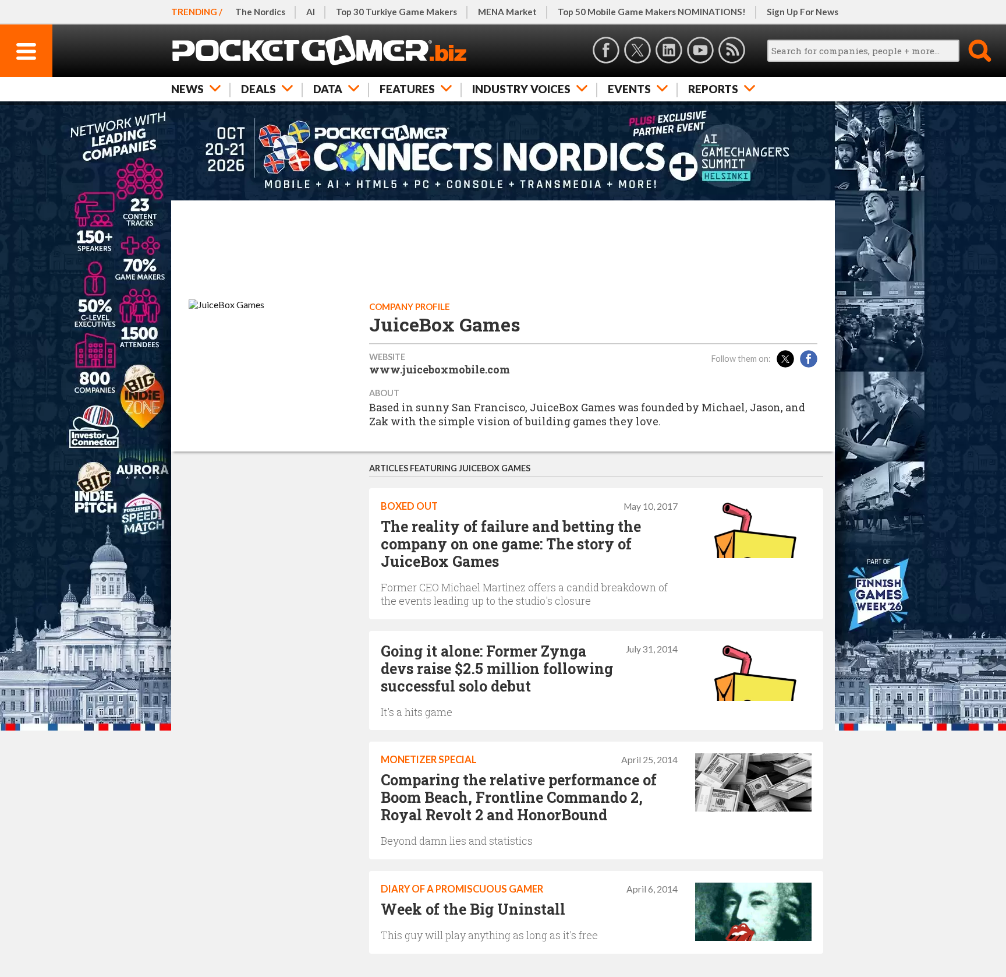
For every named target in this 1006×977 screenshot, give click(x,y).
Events (629, 89)
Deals (258, 89)
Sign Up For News (802, 11)
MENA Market (507, 11)
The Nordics (260, 11)
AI (310, 11)
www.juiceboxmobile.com (439, 369)
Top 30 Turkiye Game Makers (396, 11)
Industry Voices (521, 89)
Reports (713, 89)
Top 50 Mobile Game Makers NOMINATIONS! (652, 11)
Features (407, 89)
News (187, 89)
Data (327, 89)
